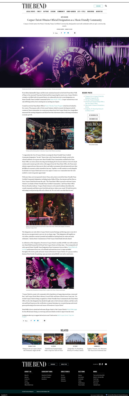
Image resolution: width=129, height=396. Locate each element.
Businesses (63, 379)
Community (61, 11)
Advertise (99, 11)
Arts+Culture (64, 17)
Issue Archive (96, 381)
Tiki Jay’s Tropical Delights (92, 100)
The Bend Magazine (29, 391)
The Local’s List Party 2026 (98, 375)
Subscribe (98, 6)
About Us (26, 375)
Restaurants (63, 381)
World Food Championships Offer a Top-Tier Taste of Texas (54, 349)
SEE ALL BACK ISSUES (93, 144)
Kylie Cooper (61, 29)
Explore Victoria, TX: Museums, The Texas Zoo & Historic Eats (97, 349)
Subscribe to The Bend (46, 375)
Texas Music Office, (56, 99)
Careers (26, 381)
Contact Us (27, 379)
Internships (27, 382)
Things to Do (32, 346)
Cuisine (53, 11)
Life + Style (81, 11)
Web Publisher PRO (45, 391)
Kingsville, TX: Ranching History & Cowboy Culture (75, 349)
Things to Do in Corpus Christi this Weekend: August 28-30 (31, 349)
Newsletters (64, 364)
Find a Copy (95, 379)
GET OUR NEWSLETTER (93, 115)
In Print (46, 11)
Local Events (30, 11)
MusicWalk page (72, 309)
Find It (39, 11)
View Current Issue (93, 119)
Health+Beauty (81, 382)
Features (80, 375)
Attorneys (63, 377)
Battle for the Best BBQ (98, 377)
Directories (95, 382)
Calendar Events (96, 384)
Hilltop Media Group (29, 384)
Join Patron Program (46, 377)
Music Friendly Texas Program (54, 106)
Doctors (62, 375)
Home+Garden (71, 11)
